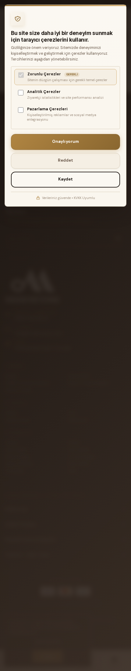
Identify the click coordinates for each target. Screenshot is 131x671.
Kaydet (65, 179)
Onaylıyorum (65, 141)
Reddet (65, 160)
